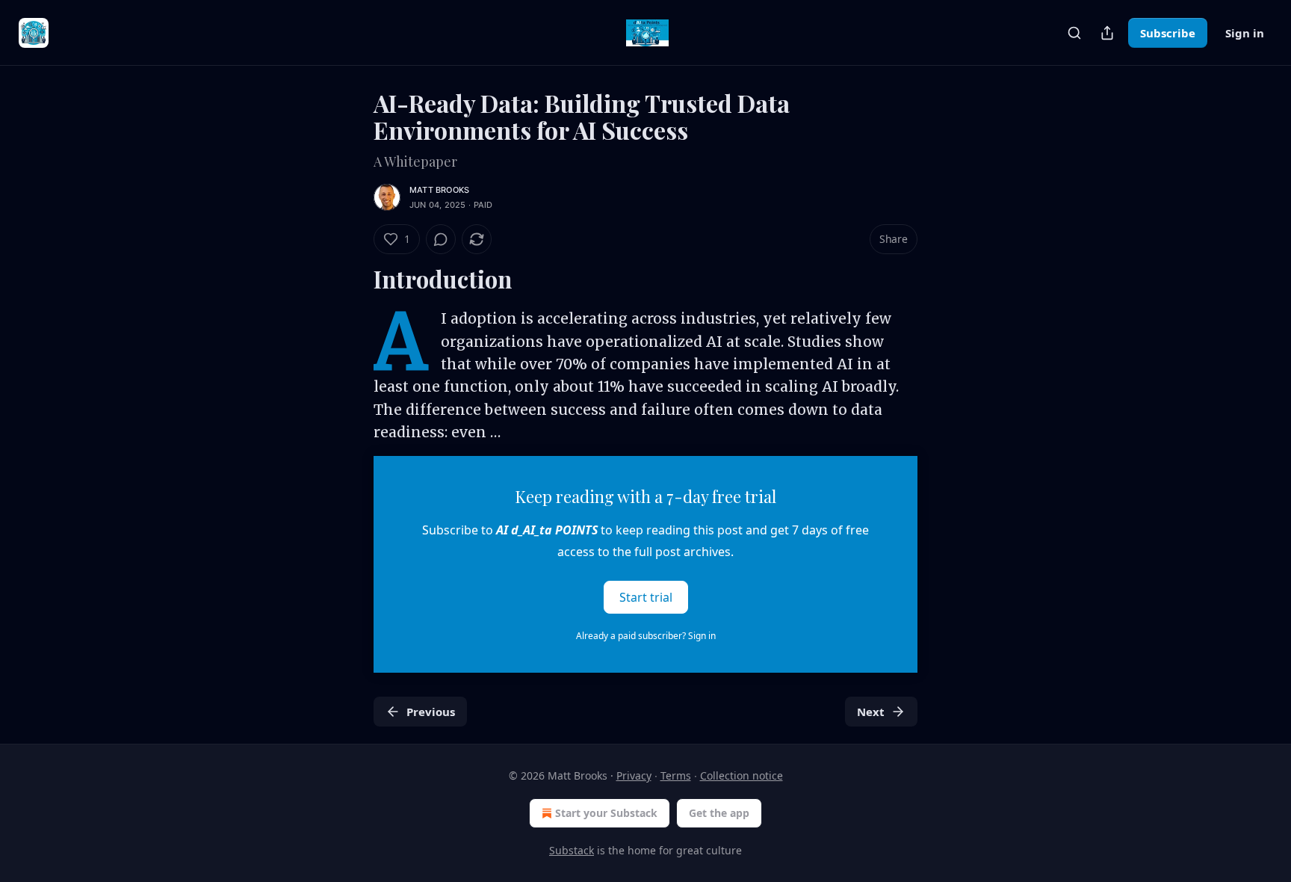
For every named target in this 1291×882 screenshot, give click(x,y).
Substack (571, 850)
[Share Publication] (1107, 33)
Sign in (1244, 32)
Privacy (633, 775)
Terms (675, 775)
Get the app (719, 813)
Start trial (645, 596)
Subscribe (1167, 32)
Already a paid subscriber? (646, 635)
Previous (430, 711)
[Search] (1074, 33)
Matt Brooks (439, 190)
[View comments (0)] (441, 239)
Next (871, 711)
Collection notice (741, 775)
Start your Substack (606, 813)
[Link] (353, 280)
